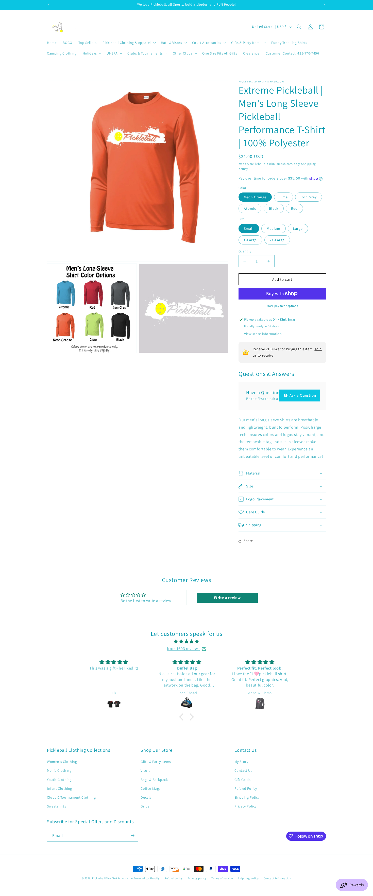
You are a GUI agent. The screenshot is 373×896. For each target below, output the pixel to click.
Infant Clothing (59, 788)
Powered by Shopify (147, 878)
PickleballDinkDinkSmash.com (112, 878)
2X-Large (277, 240)
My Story (241, 762)
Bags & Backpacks (155, 779)
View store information (263, 333)
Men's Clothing (59, 770)
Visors (145, 770)
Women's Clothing (62, 762)
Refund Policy (245, 788)
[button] (128, 42)
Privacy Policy (245, 806)
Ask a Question (302, 395)
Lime (283, 197)
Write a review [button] (227, 597)
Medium (273, 228)
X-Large (250, 240)
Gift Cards (242, 779)
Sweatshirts (56, 806)
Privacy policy (197, 878)
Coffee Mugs (151, 788)
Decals (146, 797)
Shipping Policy (247, 797)
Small (249, 228)
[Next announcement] (324, 5)
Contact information (277, 878)
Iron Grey (308, 197)
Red (294, 208)
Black (273, 208)
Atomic (250, 208)
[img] (186, 641)
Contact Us (243, 770)
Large (298, 228)
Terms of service (222, 878)
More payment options (282, 306)
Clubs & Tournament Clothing (71, 797)
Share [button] (248, 540)
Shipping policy (248, 878)
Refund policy (174, 878)
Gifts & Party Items (156, 762)
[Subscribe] (132, 835)
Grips (145, 806)
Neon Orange (255, 197)
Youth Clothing (59, 779)
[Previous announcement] (48, 5)
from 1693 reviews (183, 648)
